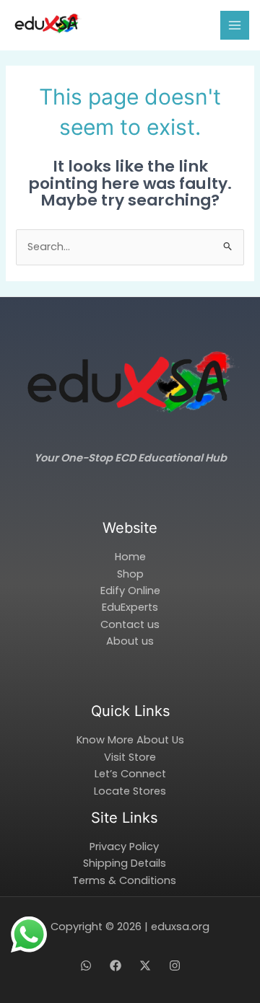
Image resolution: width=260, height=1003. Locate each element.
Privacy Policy (124, 846)
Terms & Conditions (124, 880)
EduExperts (130, 607)
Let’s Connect (130, 773)
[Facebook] (115, 965)
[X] (145, 965)
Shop (130, 574)
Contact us (130, 624)
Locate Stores (130, 791)
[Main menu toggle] (234, 25)
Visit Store (130, 757)
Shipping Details (124, 863)
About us (130, 641)
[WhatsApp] (86, 965)
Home (130, 556)
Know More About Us (130, 740)
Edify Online (130, 590)
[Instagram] (175, 965)
